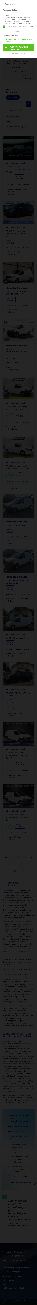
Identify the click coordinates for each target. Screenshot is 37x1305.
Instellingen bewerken (18, 53)
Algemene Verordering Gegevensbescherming (17, 27)
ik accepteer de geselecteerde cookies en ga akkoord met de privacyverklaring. (16, 47)
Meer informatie (18, 31)
